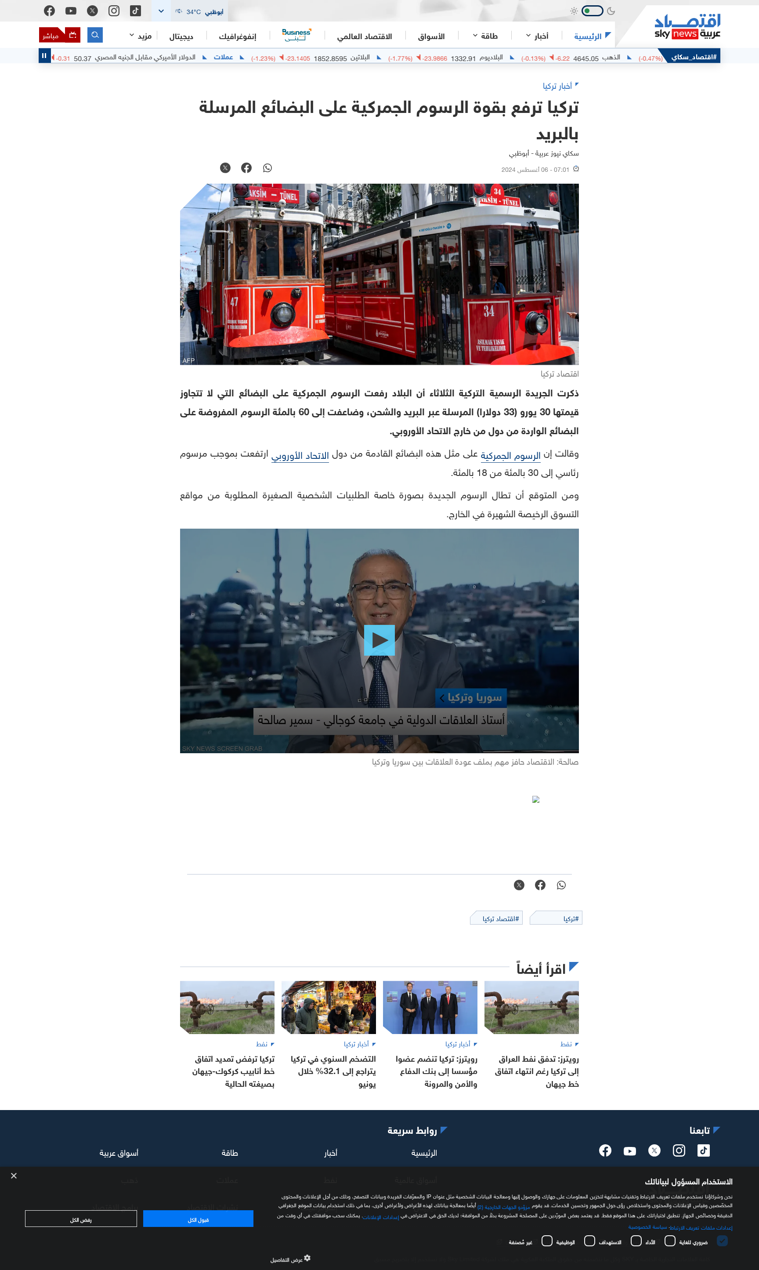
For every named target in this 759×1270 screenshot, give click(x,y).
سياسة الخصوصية (648, 1225)
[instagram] (679, 1153)
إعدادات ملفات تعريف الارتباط (701, 1226)
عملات (267, 56)
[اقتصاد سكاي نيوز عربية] (667, 26)
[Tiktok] (135, 11)
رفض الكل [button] (81, 1218)
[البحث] (95, 35)
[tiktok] (704, 1153)
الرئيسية (588, 35)
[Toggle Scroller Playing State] (45, 55)
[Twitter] (92, 11)
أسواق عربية (119, 1151)
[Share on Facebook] (246, 168)
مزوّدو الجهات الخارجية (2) (503, 1205)
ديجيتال (181, 35)
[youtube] (630, 1152)
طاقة (230, 1151)
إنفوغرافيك (238, 35)
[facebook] (605, 1153)
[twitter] (654, 1153)
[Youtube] (71, 11)
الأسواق (431, 35)
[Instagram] (114, 11)
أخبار (330, 1151)
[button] (190, 11)
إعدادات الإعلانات (381, 1216)
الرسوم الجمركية (511, 453)
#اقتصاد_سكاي (694, 56)
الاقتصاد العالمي (364, 35)
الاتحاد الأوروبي (300, 453)
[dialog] (379, 1218)
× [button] (14, 1176)
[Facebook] (49, 11)
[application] (379, 641)
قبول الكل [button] (198, 1218)
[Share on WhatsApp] (267, 168)
